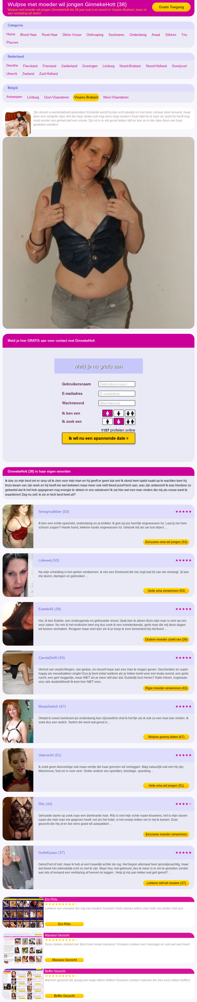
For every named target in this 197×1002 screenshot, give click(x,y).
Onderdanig (138, 35)
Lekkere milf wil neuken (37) (166, 883)
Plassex (12, 42)
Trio (184, 35)
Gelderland (69, 66)
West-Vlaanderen (116, 97)
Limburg (108, 66)
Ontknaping (94, 35)
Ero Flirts (64, 924)
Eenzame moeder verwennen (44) (166, 835)
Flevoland (30, 66)
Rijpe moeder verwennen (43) (166, 688)
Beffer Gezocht (64, 996)
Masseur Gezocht (64, 960)
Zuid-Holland (48, 74)
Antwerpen (14, 97)
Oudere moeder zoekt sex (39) (166, 639)
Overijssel (179, 66)
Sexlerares (116, 35)
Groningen (89, 66)
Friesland (49, 66)
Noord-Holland (156, 66)
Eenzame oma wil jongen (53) (166, 542)
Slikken (170, 35)
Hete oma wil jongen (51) (166, 785)
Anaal (156, 35)
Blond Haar (28, 35)
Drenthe (12, 65)
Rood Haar (49, 35)
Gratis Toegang (171, 7)
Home (10, 34)
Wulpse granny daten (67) (166, 737)
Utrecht (11, 74)
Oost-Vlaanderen (56, 97)
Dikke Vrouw (72, 35)
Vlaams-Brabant (86, 97)
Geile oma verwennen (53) (166, 591)
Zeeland (28, 74)
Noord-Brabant (130, 66)
